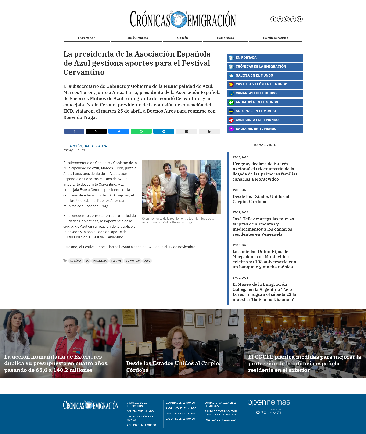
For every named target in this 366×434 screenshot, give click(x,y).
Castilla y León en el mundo (141, 418)
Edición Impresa (136, 38)
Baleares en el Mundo (255, 128)
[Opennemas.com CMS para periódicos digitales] (269, 407)
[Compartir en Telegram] (164, 131)
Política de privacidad (220, 419)
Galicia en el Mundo (254, 75)
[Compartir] (74, 131)
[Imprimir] (209, 131)
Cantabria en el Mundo (257, 119)
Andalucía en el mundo (181, 408)
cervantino (133, 260)
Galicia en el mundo (140, 411)
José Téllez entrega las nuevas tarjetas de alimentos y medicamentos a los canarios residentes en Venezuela (263, 226)
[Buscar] (300, 19)
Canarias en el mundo (180, 402)
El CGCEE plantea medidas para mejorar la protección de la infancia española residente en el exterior (304, 363)
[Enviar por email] (186, 131)
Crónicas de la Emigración (260, 66)
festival (116, 260)
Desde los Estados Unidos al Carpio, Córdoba (261, 198)
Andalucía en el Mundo (256, 102)
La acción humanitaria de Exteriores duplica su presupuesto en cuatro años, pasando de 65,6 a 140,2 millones (56, 363)
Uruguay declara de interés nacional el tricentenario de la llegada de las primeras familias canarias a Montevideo (265, 171)
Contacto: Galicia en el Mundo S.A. (220, 404)
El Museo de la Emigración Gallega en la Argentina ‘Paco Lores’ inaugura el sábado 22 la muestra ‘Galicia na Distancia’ (264, 291)
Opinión (182, 38)
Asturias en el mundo (141, 425)
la (87, 260)
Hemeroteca (225, 38)
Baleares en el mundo (180, 418)
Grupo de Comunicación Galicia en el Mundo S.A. (221, 413)
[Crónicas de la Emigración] (183, 19)
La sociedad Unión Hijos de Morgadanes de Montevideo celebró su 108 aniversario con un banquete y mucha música (264, 259)
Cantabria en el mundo (181, 413)
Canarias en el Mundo (256, 93)
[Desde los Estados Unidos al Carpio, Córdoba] (183, 343)
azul (147, 260)
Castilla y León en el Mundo (261, 84)
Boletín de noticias (275, 38)
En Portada (86, 38)
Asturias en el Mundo (255, 110)
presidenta (100, 260)
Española (75, 260)
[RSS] (293, 19)
